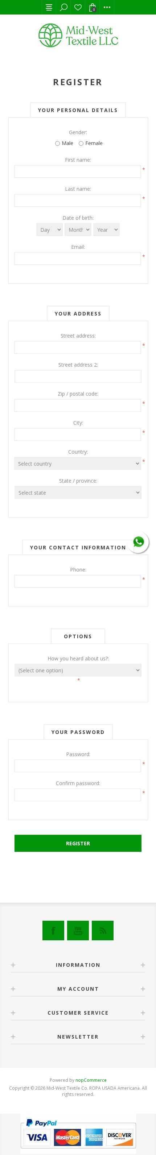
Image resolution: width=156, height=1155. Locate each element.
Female (94, 143)
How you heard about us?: (78, 658)
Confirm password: (78, 783)
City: (78, 422)
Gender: (78, 132)
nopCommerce (91, 1080)
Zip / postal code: (78, 393)
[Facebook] (53, 930)
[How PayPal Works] (78, 1151)
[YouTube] (78, 930)
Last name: (78, 188)
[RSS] (103, 930)
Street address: (78, 335)
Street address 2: (78, 364)
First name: (78, 159)
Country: (78, 451)
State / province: (78, 480)
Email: (78, 246)
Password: (78, 754)
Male (67, 143)
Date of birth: (78, 217)
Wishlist (78, 7)
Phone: (78, 569)
